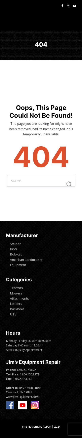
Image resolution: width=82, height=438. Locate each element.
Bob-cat (16, 254)
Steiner (15, 244)
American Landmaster (26, 259)
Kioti (13, 249)
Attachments (19, 298)
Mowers (16, 293)
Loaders (16, 303)
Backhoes (17, 309)
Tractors (16, 288)
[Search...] (68, 184)
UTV (13, 314)
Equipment (18, 265)
